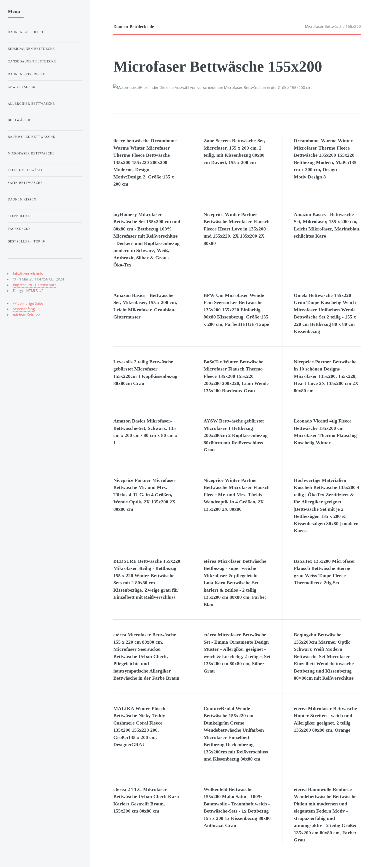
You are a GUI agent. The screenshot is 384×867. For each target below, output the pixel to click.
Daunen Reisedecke (27, 74)
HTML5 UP (35, 290)
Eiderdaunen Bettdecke (31, 48)
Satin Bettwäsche (25, 182)
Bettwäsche (20, 120)
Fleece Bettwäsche (27, 170)
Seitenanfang (24, 308)
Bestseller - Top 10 (26, 241)
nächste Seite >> (26, 314)
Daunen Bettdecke (26, 32)
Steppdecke (19, 216)
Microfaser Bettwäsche (31, 153)
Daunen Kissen (22, 199)
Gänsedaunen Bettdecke (32, 61)
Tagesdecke (19, 228)
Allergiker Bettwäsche (31, 103)
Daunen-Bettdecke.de (133, 26)
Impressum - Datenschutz (34, 284)
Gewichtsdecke (23, 87)
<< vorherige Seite (28, 303)
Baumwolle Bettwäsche (31, 136)
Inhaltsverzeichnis (28, 273)
